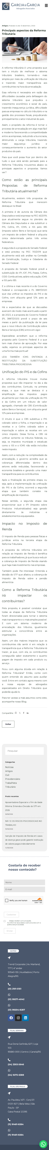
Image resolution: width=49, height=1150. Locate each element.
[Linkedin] (25, 1017)
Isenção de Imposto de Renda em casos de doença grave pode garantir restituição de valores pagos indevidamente (24, 840)
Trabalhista (11, 783)
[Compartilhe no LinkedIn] (27, 713)
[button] (46, 6)
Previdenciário (12, 779)
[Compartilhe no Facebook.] (23, 713)
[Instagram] (18, 1017)
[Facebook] (11, 1017)
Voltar (8, 724)
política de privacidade (15, 925)
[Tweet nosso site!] (19, 713)
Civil (7, 775)
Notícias (9, 767)
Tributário (10, 787)
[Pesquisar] (39, 751)
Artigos (9, 771)
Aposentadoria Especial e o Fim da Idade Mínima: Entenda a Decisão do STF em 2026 (23, 806)
